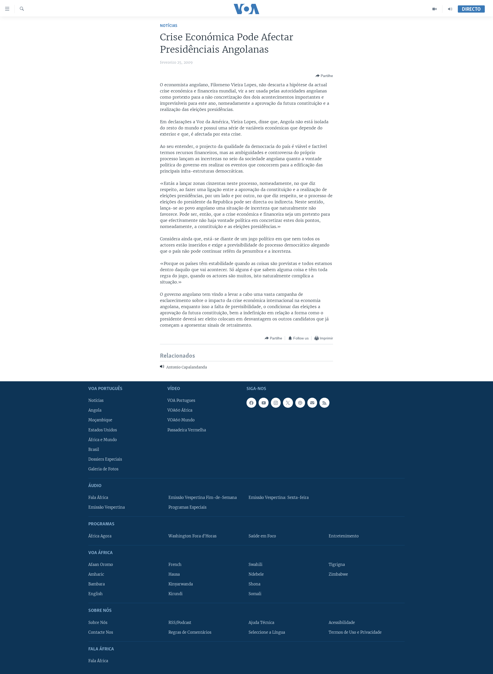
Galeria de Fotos (103, 469)
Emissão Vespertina (106, 507)
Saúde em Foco (262, 536)
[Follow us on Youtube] (263, 402)
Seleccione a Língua (267, 632)
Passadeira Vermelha (186, 430)
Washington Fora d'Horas (192, 536)
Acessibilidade (342, 622)
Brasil (93, 449)
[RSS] (324, 402)
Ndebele (256, 574)
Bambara (96, 584)
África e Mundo (102, 439)
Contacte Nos (100, 632)
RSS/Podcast (179, 622)
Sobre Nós (97, 622)
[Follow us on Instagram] (276, 402)
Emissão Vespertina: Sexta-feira (279, 497)
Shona (254, 584)
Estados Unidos (102, 430)
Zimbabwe (338, 574)
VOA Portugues (181, 400)
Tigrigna (337, 564)
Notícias (168, 26)
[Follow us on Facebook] (251, 402)
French (175, 564)
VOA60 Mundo (181, 420)
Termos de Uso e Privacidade (355, 632)
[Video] (434, 9)
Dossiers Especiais (105, 459)
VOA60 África (179, 410)
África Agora (99, 536)
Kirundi (175, 594)
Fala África (98, 497)
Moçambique (100, 420)
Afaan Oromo (100, 564)
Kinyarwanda (180, 584)
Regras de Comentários (189, 632)
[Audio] (450, 9)
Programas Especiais (187, 507)
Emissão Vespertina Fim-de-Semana (202, 497)
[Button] (324, 76)
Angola (94, 410)
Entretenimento (344, 536)
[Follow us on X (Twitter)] (288, 402)
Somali (255, 594)
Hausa (174, 574)
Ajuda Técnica (261, 622)
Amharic (96, 574)
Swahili (255, 564)
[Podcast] (300, 402)
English (95, 594)
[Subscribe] (312, 402)
